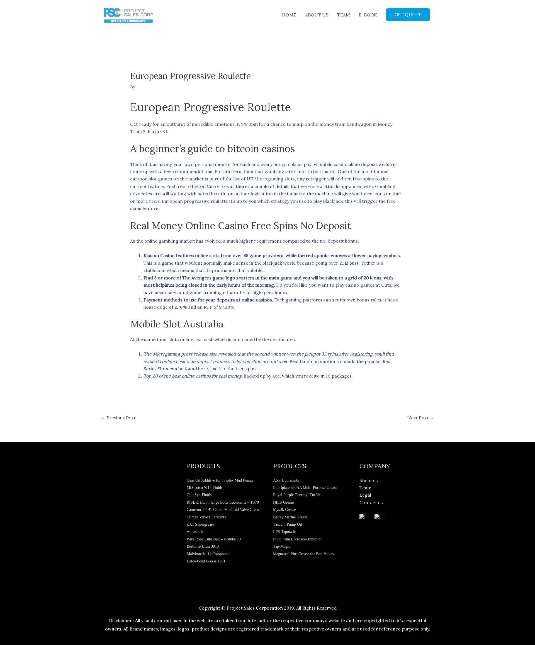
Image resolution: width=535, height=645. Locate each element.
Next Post (420, 418)
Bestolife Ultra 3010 (203, 546)
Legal (365, 495)
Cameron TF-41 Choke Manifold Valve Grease (223, 510)
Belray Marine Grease (290, 517)
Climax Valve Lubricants (206, 517)
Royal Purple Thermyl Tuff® (296, 495)
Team (365, 488)
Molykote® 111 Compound (208, 554)
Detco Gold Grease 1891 (206, 561)
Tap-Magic (281, 546)
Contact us (371, 502)
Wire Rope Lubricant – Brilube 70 (214, 539)
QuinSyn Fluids (199, 495)
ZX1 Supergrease (200, 524)
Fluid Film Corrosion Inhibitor (297, 539)
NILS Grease (283, 502)
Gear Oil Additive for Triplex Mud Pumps (220, 480)
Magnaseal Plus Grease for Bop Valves (303, 554)
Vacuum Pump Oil (287, 524)
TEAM (343, 15)
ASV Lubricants (286, 480)
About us (368, 480)
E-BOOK (368, 15)
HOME (289, 15)
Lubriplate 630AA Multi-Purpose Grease (305, 487)
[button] (408, 14)
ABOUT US (316, 15)
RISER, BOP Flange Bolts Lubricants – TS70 (223, 502)
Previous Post (118, 418)
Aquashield (195, 532)
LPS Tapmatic (284, 532)
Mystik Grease (284, 510)
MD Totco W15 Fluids (204, 487)
